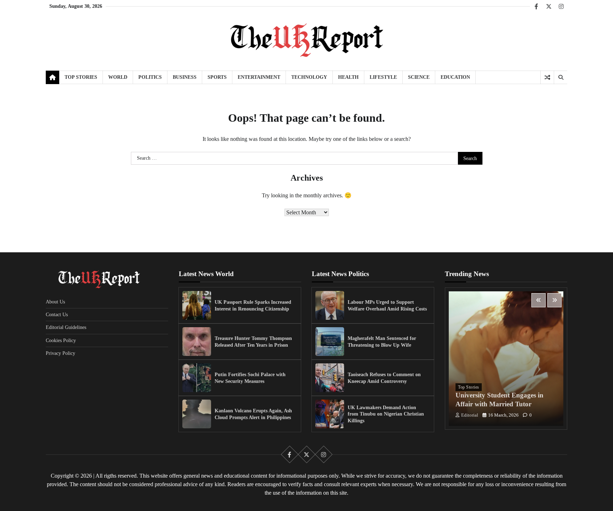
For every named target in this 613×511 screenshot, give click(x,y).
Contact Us (57, 314)
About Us (55, 301)
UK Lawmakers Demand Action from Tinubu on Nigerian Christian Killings (386, 414)
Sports (217, 77)
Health (348, 77)
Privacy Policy (60, 353)
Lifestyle (383, 77)
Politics (150, 77)
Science (419, 77)
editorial (469, 415)
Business (185, 77)
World (117, 77)
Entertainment (259, 77)
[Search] (560, 77)
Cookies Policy (61, 340)
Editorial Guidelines (66, 327)
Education (455, 77)
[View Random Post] (547, 77)
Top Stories (81, 77)
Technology (309, 77)
